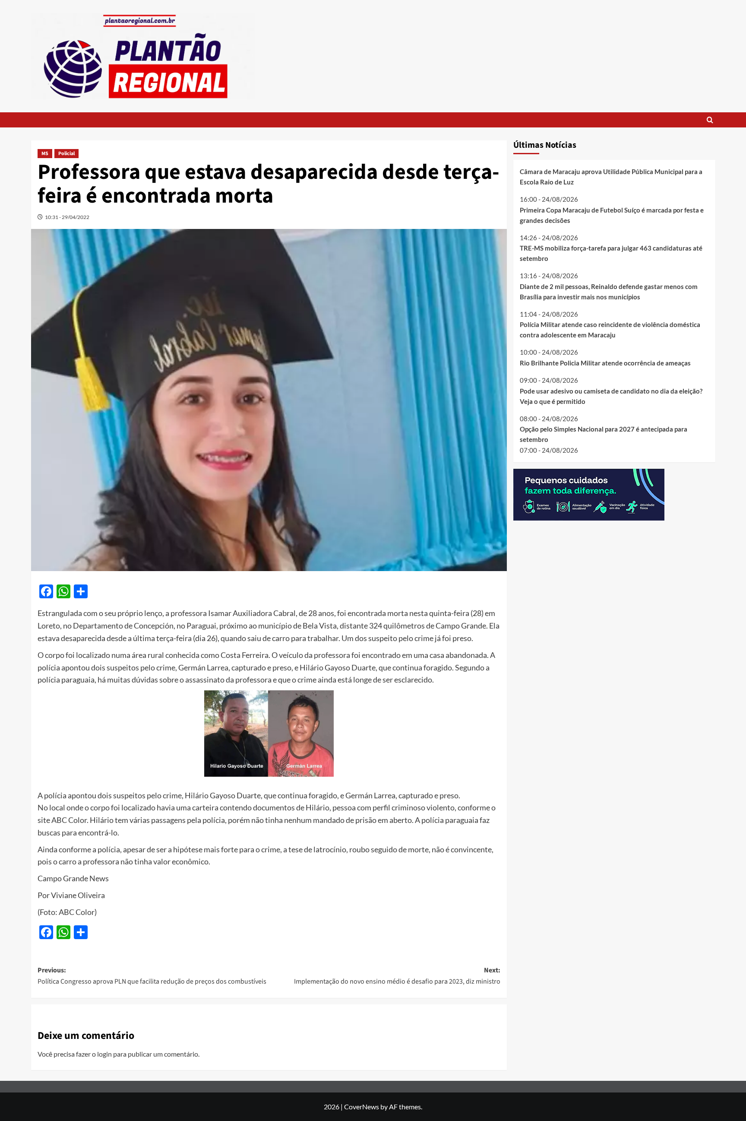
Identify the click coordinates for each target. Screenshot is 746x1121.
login (104, 1054)
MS (44, 153)
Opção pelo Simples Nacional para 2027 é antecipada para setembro (603, 434)
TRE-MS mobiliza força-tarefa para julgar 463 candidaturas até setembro (611, 253)
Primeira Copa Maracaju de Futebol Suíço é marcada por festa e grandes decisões (612, 215)
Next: (397, 975)
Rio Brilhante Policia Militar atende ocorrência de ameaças (605, 363)
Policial (66, 153)
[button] (710, 119)
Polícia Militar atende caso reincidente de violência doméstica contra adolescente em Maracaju (610, 330)
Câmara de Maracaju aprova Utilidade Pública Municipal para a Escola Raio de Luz (611, 177)
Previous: (152, 975)
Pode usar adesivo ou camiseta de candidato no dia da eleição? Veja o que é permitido (611, 396)
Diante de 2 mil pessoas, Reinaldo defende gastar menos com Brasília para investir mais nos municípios (609, 291)
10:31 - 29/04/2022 (67, 217)
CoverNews (361, 1106)
